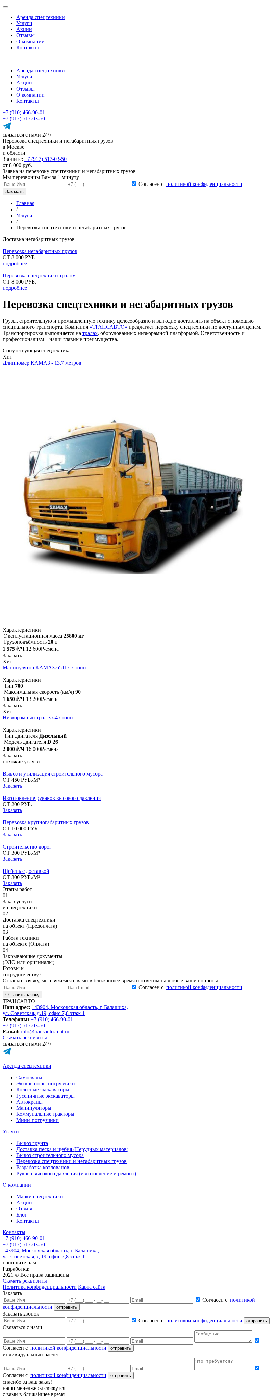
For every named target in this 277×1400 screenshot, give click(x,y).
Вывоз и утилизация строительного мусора (53, 774)
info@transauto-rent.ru (45, 1031)
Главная (25, 203)
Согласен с (190, 184)
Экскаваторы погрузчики (45, 1083)
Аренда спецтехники (40, 17)
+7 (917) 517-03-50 (24, 118)
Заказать (12, 786)
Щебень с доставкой (26, 871)
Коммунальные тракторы (45, 1114)
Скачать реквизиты (25, 1037)
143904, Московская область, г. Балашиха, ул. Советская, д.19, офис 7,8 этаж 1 (65, 1010)
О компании (30, 41)
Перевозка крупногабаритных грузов (46, 822)
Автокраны (29, 1102)
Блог (21, 1215)
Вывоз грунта (32, 1143)
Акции (24, 29)
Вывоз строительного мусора (50, 1155)
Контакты (27, 47)
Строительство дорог (27, 847)
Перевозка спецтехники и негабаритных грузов (71, 1161)
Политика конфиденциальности (40, 1287)
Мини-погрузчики (37, 1120)
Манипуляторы (33, 1108)
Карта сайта (91, 1287)
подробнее (15, 263)
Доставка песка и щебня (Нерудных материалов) (72, 1149)
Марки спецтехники (39, 1196)
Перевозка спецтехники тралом (39, 275)
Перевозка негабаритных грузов (40, 251)
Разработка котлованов (42, 1167)
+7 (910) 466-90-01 (24, 112)
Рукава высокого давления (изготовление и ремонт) (76, 1173)
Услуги (24, 23)
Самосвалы (29, 1077)
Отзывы (25, 35)
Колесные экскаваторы (42, 1089)
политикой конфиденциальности (204, 184)
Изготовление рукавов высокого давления (52, 798)
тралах (90, 333)
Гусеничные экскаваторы (45, 1096)
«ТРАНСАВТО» (108, 327)
